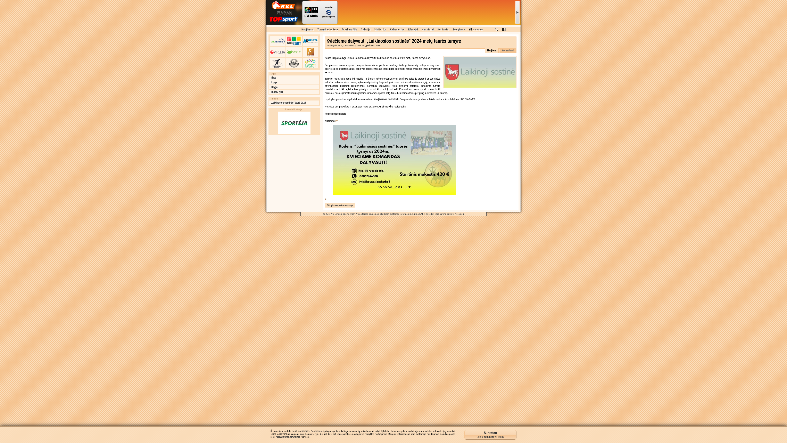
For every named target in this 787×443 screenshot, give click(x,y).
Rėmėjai (413, 29)
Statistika (380, 29)
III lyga (274, 87)
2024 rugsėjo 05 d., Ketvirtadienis (341, 45)
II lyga (274, 82)
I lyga (273, 77)
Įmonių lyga (277, 91)
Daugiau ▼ (459, 29)
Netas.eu (459, 213)
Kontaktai (443, 29)
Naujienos (307, 29)
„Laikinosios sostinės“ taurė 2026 (288, 102)
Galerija (366, 29)
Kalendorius (397, 29)
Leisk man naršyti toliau (490, 435)
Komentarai (508, 50)
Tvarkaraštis (349, 29)
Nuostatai (428, 29)
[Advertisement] (294, 162)
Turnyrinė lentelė (327, 29)
